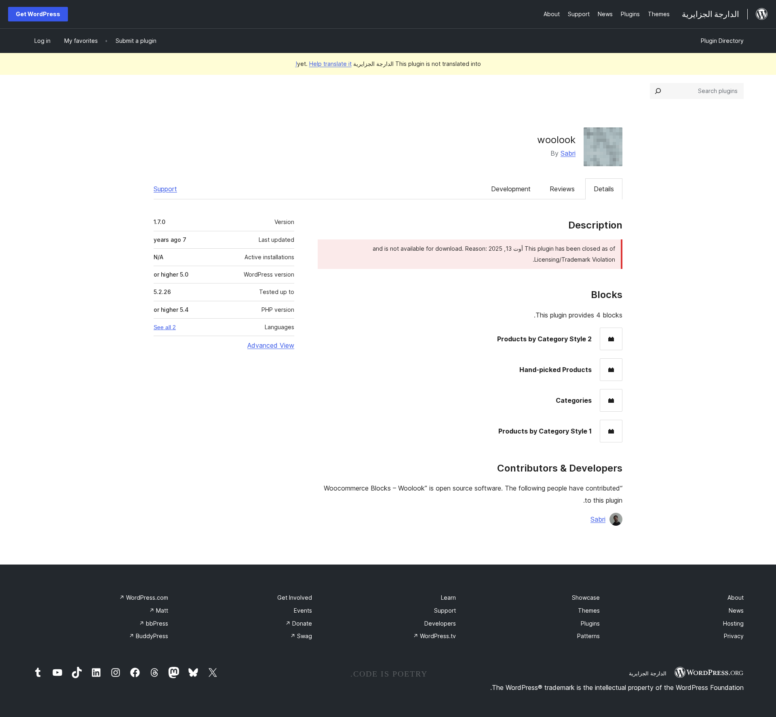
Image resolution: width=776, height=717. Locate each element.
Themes (589, 610)
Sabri (568, 153)
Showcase (586, 597)
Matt (158, 610)
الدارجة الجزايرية (647, 673)
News (736, 610)
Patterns (588, 635)
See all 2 (165, 327)
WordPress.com (143, 597)
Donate (298, 623)
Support (165, 189)
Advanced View (270, 345)
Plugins (590, 623)
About (736, 597)
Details (604, 189)
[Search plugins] (658, 91)
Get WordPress (38, 14)
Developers (440, 623)
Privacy (734, 635)
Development (511, 189)
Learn (448, 597)
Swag (301, 635)
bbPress (153, 623)
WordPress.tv (434, 635)
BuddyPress (148, 635)
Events (303, 610)
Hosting (733, 623)
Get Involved (294, 597)
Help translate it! (323, 63)
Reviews (562, 189)
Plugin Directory (722, 40)
